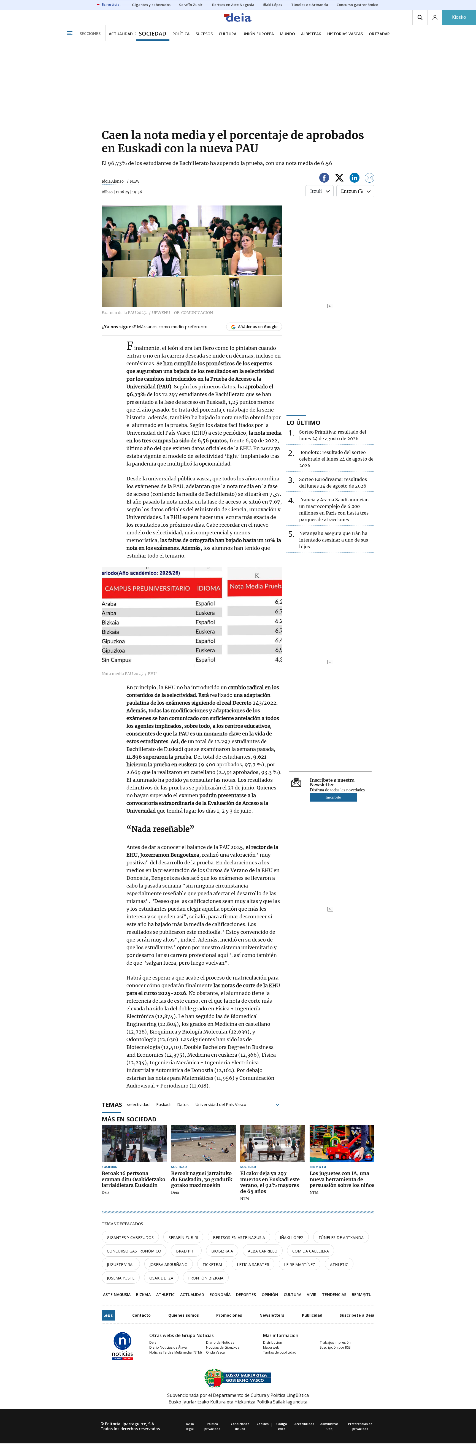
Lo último (303, 422)
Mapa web (271, 1347)
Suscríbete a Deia (357, 1315)
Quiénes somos (183, 1315)
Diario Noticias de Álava (168, 1347)
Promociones (229, 1315)
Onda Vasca (215, 1352)
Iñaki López (292, 1237)
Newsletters (271, 1315)
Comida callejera (310, 1251)
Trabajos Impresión (335, 1342)
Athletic (339, 1264)
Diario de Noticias (220, 1342)
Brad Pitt (186, 1251)
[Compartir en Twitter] (339, 178)
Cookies (263, 1424)
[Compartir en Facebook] (324, 178)
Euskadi (163, 1104)
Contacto (141, 1315)
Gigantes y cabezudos (130, 1237)
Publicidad (312, 1315)
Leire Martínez (299, 1264)
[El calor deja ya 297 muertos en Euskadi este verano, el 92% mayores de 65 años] (272, 1143)
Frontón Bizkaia (205, 1278)
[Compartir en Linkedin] (354, 178)
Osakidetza (161, 1278)
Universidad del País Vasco (220, 1104)
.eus (108, 1315)
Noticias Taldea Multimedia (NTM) (175, 1352)
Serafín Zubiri (183, 1237)
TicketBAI (212, 1264)
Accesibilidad (304, 1424)
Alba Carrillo (262, 1251)
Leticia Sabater (253, 1264)
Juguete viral (121, 1264)
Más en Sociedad (129, 1119)
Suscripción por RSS (335, 1347)
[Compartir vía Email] (370, 178)
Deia (105, 1193)
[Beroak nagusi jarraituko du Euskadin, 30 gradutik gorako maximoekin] (203, 1143)
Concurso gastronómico (134, 1251)
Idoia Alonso (113, 181)
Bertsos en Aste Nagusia (239, 1237)
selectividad (138, 1104)
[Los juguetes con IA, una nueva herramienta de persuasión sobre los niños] (342, 1143)
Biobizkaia (222, 1251)
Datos (183, 1104)
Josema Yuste (120, 1278)
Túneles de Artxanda (341, 1237)
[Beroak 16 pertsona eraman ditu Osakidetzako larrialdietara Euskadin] (134, 1143)
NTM (244, 1199)
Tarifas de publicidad (279, 1352)
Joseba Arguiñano (169, 1264)
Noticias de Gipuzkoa (222, 1347)
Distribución (272, 1342)
